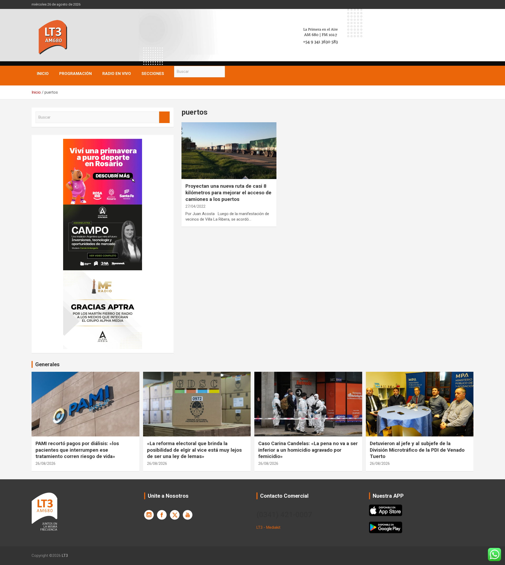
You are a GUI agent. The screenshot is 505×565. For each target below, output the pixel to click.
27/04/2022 (195, 206)
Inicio (43, 73)
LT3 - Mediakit (268, 527)
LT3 (65, 555)
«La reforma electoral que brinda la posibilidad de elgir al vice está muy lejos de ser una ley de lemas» (194, 449)
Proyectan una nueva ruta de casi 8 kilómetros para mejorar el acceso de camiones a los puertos (228, 192)
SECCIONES (153, 73)
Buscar (230, 72)
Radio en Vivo (116, 73)
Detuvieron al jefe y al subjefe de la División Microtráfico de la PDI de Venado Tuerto (417, 449)
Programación (75, 73)
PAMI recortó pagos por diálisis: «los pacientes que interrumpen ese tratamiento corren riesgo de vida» (77, 449)
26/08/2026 (45, 463)
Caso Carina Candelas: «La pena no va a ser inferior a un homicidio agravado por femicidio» (308, 449)
